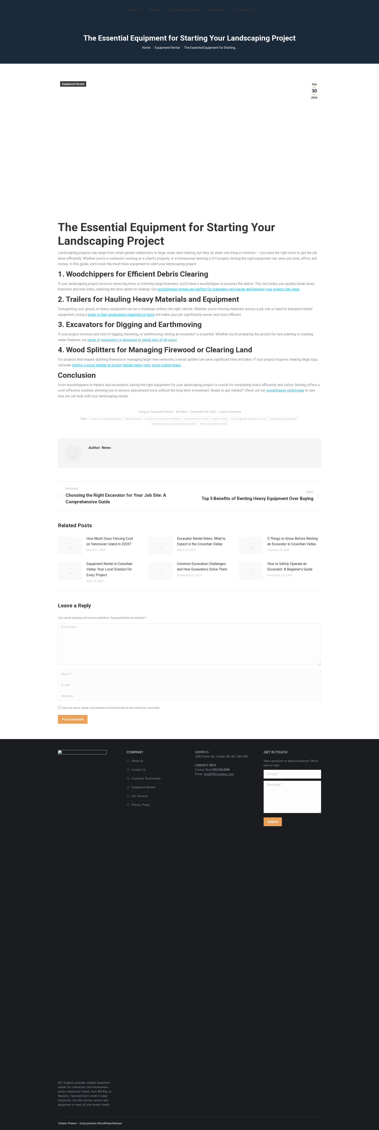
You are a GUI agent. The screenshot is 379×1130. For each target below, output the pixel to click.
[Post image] (70, 545)
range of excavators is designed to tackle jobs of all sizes (132, 340)
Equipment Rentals (144, 787)
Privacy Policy (141, 804)
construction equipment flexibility (162, 418)
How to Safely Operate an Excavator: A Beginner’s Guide (290, 567)
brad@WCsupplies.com (219, 774)
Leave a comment (230, 411)
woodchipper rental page (285, 390)
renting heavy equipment (283, 418)
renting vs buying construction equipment (174, 424)
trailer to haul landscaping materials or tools (121, 315)
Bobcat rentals (133, 418)
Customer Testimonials (146, 778)
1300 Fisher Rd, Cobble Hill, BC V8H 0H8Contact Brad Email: (221, 763)
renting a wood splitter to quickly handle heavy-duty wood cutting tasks (126, 365)
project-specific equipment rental (248, 418)
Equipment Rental (73, 84)
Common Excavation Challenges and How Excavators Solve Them (202, 567)
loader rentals (220, 418)
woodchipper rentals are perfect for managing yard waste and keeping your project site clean (228, 289)
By (181, 411)
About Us (137, 761)
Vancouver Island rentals (213, 424)
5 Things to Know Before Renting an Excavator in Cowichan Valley (292, 541)
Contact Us (139, 769)
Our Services (140, 796)
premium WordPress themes (104, 1123)
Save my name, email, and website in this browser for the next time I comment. (111, 707)
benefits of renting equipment (106, 418)
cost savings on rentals (196, 418)
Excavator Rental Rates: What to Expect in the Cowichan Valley (201, 541)
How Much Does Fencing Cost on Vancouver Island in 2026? (109, 541)
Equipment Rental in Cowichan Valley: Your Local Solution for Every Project (109, 569)
